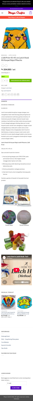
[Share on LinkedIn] (18, 94)
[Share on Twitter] (9, 94)
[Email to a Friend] (12, 94)
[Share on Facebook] (5, 94)
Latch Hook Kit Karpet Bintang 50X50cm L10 (23, 313)
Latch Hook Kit (7, 90)
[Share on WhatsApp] (2, 94)
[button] (2, 13)
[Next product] (2, 65)
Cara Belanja (5, 342)
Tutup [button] (16, 6)
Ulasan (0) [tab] (4, 108)
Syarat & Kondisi (6, 345)
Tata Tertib (4, 348)
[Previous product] (6, 65)
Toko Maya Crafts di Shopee (16, 17)
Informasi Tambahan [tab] (7, 104)
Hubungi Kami (5, 336)
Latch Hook (12, 55)
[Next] (32, 308)
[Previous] (1, 308)
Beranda (4, 55)
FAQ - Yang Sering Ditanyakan (10, 339)
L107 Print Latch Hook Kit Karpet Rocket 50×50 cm (8, 313)
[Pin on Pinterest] (15, 94)
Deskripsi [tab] (4, 101)
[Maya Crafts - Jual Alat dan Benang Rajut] (16, 13)
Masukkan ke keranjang (20, 80)
